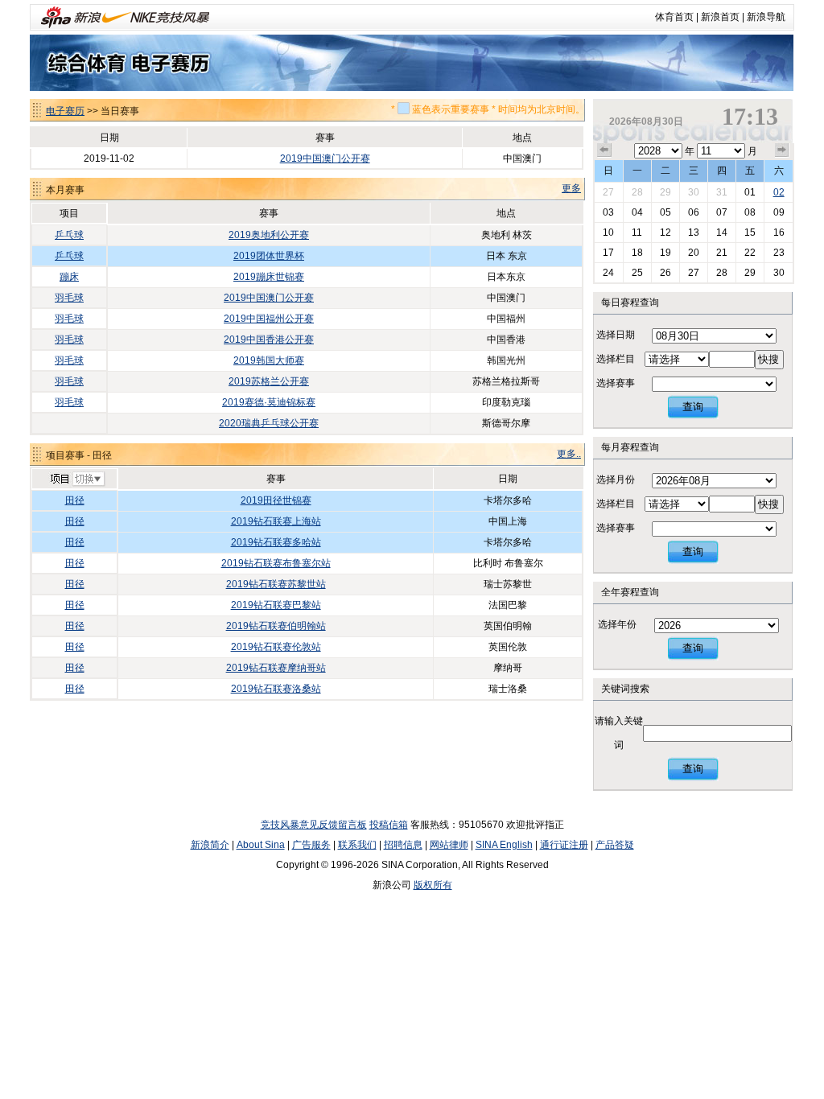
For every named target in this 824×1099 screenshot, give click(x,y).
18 (637, 252)
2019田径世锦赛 (276, 500)
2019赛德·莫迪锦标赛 (268, 402)
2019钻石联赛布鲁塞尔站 (276, 563)
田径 (74, 500)
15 (750, 232)
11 (637, 232)
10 (608, 232)
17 (608, 252)
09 (779, 212)
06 (693, 212)
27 (608, 192)
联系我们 (357, 844)
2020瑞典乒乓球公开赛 (269, 423)
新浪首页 (720, 17)
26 (665, 272)
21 (721, 252)
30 (693, 192)
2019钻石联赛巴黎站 (276, 605)
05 (665, 212)
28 (637, 192)
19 (665, 252)
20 (693, 252)
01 (750, 192)
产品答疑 (614, 844)
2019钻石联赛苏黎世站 (276, 584)
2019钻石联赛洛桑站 (276, 688)
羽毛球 (69, 297)
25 (637, 272)
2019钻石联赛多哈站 (276, 542)
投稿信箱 (388, 824)
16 (779, 232)
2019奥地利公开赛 (269, 235)
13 (693, 232)
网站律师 (449, 844)
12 (665, 232)
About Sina (261, 844)
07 (721, 212)
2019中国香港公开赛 (269, 339)
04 (637, 212)
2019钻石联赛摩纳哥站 (276, 667)
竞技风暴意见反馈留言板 (314, 824)
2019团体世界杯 (268, 255)
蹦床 (69, 276)
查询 (692, 407)
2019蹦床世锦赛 (268, 276)
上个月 (604, 150)
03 (608, 212)
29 (665, 192)
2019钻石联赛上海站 (276, 521)
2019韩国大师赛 (268, 360)
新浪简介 (210, 844)
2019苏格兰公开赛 (269, 381)
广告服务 (311, 844)
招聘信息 (403, 844)
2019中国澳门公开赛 (325, 158)
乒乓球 (69, 235)
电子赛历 (65, 111)
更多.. (569, 453)
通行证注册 (564, 844)
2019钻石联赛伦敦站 (276, 646)
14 (721, 232)
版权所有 (433, 885)
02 (779, 192)
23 (779, 252)
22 (750, 252)
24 (608, 272)
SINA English (504, 844)
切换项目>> (76, 479)
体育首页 (674, 17)
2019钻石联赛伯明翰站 (276, 626)
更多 (571, 188)
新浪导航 (766, 17)
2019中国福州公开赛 (269, 318)
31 (721, 192)
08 (750, 212)
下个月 (782, 150)
